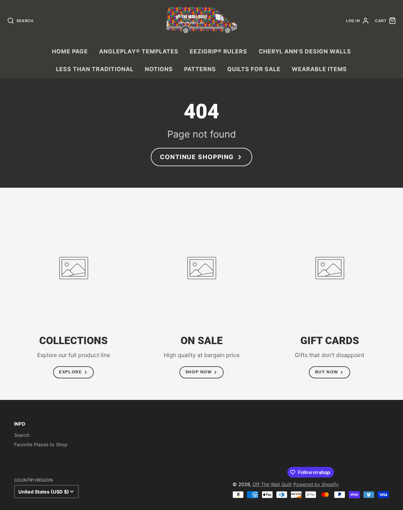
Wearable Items (319, 69)
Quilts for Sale (253, 69)
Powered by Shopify (316, 484)
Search (22, 435)
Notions (159, 69)
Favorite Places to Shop (41, 444)
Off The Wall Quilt (272, 484)
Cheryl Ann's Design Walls (305, 51)
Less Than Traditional (95, 69)
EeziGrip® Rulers (218, 51)
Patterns (200, 69)
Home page (70, 51)
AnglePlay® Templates (138, 51)
